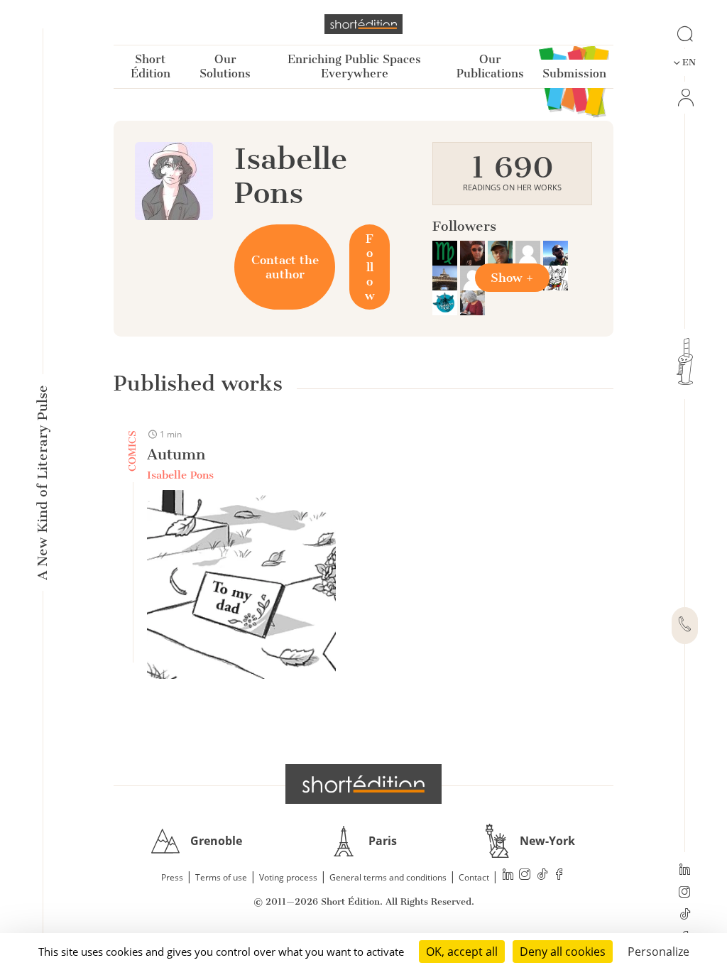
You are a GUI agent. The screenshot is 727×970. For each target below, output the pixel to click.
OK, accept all (462, 951)
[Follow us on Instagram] (685, 893)
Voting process (288, 877)
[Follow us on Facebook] (559, 876)
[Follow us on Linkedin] (685, 870)
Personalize (658, 951)
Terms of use (221, 877)
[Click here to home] (363, 784)
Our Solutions (225, 66)
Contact (474, 877)
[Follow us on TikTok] (685, 915)
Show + (512, 278)
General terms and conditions (388, 877)
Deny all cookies (563, 951)
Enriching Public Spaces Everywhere (354, 66)
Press (172, 877)
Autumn (176, 454)
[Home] (363, 24)
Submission (574, 73)
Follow (369, 267)
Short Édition (150, 66)
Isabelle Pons (180, 475)
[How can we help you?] (685, 625)
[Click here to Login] (685, 98)
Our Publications (490, 66)
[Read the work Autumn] (241, 586)
